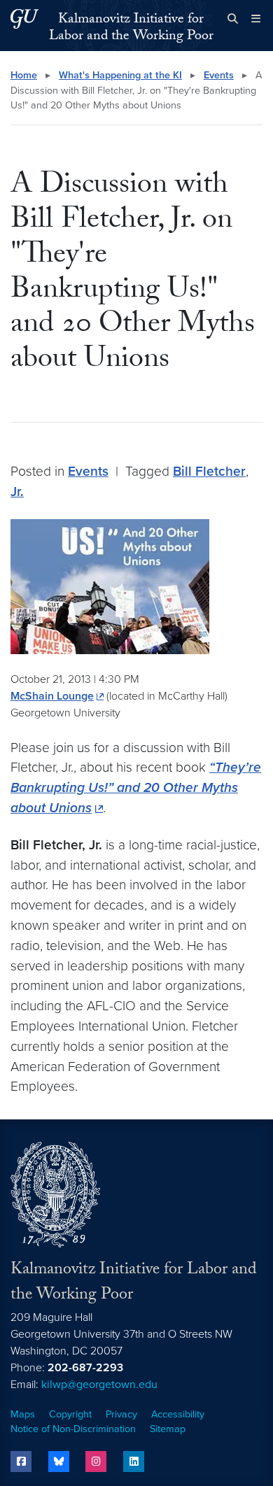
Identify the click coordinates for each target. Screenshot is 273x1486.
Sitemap (168, 1429)
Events (219, 75)
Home (23, 75)
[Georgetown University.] (24, 18)
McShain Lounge (52, 696)
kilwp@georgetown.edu (99, 1385)
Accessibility (177, 1414)
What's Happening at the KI (120, 75)
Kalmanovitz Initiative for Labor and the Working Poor (131, 28)
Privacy (121, 1414)
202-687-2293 (85, 1368)
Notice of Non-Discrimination (73, 1429)
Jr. (17, 491)
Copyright (70, 1414)
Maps (22, 1414)
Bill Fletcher (209, 471)
